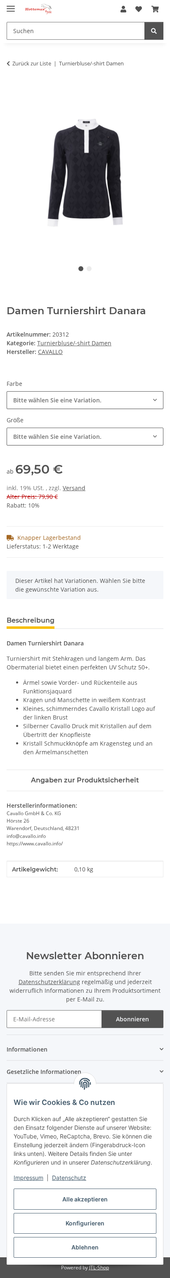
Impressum (28, 1177)
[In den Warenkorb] (13, 89)
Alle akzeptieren (85, 1199)
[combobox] (85, 400)
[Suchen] (153, 31)
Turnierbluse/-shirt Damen (74, 343)
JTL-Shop (99, 1267)
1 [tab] (80, 268)
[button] (123, 9)
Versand (74, 488)
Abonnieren (132, 1019)
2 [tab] (89, 268)
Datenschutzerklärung (49, 982)
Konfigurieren (85, 1223)
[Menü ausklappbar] (11, 5)
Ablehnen (85, 1247)
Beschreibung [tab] (30, 620)
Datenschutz (69, 1177)
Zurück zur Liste (31, 63)
